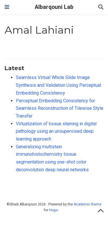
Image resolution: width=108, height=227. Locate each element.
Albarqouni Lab (54, 7)
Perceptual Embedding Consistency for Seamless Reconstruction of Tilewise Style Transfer (59, 108)
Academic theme (87, 204)
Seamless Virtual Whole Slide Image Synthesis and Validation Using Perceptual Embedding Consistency (58, 85)
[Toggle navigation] (7, 7)
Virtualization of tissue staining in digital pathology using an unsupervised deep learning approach (56, 131)
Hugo (53, 210)
